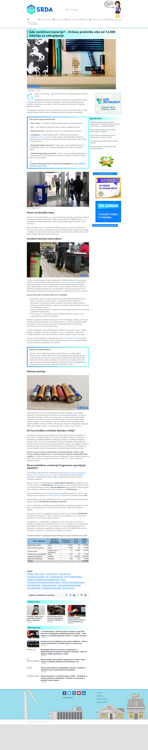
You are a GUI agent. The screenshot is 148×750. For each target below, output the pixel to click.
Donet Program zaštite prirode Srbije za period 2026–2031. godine (103, 131)
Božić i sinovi (39, 574)
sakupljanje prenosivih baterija (69, 585)
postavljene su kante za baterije (40, 137)
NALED (63, 580)
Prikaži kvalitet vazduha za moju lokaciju (106, 225)
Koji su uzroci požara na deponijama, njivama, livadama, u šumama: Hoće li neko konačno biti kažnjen (63, 669)
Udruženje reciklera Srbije (51, 588)
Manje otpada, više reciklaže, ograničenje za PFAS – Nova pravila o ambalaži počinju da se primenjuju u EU (63, 660)
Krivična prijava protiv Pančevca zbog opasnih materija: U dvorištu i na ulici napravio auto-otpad (56, 618)
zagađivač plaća (68, 588)
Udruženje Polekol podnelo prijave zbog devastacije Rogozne (103, 147)
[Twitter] (70, 595)
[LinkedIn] (74, 595)
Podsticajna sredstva (68, 282)
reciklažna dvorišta (53, 495)
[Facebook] (66, 595)
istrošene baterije (56, 577)
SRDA (36, 722)
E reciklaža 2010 (52, 574)
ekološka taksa (64, 574)
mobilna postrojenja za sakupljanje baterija (43, 580)
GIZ (47, 577)
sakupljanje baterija (49, 585)
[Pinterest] (82, 595)
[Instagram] (74, 693)
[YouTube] (79, 693)
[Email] (85, 595)
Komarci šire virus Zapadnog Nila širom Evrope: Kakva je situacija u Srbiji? (103, 136)
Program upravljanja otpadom (73, 583)
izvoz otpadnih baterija (72, 577)
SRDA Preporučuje (34, 588)
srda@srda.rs (68, 698)
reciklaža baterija (34, 585)
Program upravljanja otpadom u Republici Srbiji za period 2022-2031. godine (56, 474)
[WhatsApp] (78, 595)
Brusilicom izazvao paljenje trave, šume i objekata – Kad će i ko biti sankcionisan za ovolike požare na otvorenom (64, 642)
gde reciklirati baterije (36, 577)
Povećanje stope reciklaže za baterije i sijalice (44, 583)
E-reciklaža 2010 (70, 338)
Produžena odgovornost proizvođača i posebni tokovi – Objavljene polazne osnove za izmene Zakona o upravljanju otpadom (36, 618)
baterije (30, 574)
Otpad (38, 91)
